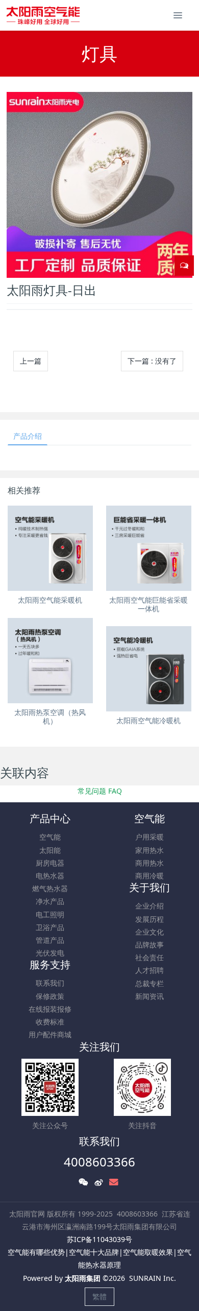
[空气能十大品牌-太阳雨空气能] (43, 15)
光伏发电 (50, 953)
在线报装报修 (50, 1009)
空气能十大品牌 (94, 1252)
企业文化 (149, 932)
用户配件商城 (50, 1034)
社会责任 (149, 957)
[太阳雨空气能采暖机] (50, 548)
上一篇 (30, 361)
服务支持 (50, 964)
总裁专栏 (149, 983)
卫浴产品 (50, 927)
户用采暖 (149, 837)
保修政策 (50, 996)
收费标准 (50, 1022)
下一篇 (152, 361)
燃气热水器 (50, 888)
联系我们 (50, 983)
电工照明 (50, 914)
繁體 (99, 1296)
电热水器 (50, 875)
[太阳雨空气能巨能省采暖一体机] (148, 548)
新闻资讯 (149, 996)
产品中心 (50, 818)
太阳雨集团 (83, 1278)
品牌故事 (149, 944)
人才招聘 (149, 970)
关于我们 (149, 887)
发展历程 (149, 919)
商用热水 (149, 863)
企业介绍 (149, 906)
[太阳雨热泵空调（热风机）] (50, 660)
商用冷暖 (149, 875)
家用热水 (149, 850)
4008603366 (99, 1161)
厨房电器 (50, 863)
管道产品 (50, 940)
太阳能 (50, 850)
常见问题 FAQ (100, 791)
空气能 (50, 837)
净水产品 (50, 901)
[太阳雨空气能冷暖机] (148, 668)
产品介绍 (27, 436)
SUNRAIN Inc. (152, 1278)
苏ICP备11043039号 (99, 1239)
